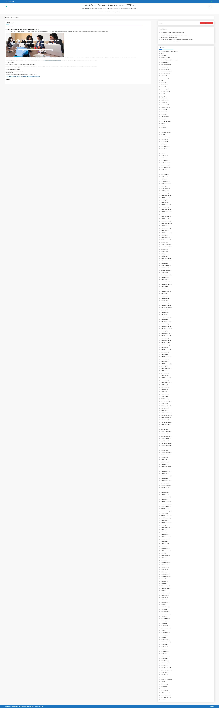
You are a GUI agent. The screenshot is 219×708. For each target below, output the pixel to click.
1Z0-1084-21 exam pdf (165, 487)
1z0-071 (162, 688)
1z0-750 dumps (163, 569)
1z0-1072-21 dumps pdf (165, 377)
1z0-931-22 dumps (164, 660)
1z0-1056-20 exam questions (166, 260)
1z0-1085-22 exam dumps (165, 501)
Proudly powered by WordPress (22, 706)
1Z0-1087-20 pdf (164, 513)
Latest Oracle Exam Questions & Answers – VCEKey (109, 5)
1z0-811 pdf (163, 616)
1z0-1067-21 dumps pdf (165, 335)
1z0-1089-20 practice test (165, 527)
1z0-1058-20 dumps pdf (165, 291)
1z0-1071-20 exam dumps (165, 363)
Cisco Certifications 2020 (165, 69)
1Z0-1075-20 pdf (164, 433)
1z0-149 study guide (164, 541)
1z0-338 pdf (163, 553)
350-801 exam (163, 55)
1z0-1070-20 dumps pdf (165, 349)
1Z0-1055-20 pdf (164, 249)
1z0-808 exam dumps (165, 585)
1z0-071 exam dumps (165, 146)
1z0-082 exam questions (165, 167)
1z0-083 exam (163, 179)
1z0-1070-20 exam (164, 352)
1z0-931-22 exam (164, 665)
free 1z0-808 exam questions (28, 31)
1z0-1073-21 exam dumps (165, 412)
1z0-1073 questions (164, 394)
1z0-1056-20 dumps (164, 253)
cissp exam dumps (164, 89)
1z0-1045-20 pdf (164, 200)
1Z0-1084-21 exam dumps (165, 485)
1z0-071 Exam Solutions (165, 697)
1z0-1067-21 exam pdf (165, 342)
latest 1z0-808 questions (62, 31)
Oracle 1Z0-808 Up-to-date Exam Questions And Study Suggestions (22, 29)
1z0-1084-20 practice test (165, 480)
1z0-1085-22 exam (164, 499)
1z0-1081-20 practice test (165, 471)
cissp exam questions (164, 91)
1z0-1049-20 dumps (164, 225)
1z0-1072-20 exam (164, 373)
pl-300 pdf (162, 118)
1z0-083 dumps (163, 176)
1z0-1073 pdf (163, 391)
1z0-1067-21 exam (164, 338)
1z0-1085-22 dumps (164, 494)
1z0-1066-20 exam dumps (165, 326)
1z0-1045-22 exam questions (166, 211)
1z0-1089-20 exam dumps (165, 522)
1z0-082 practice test (164, 172)
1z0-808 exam (163, 583)
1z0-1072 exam (163, 370)
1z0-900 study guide (164, 644)
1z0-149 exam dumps (165, 534)
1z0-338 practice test (164, 555)
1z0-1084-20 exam (164, 473)
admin (15, 31)
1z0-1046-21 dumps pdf (165, 216)
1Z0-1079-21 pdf (164, 457)
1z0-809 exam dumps (165, 602)
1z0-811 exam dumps (165, 611)
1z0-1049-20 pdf (164, 235)
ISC (161, 80)
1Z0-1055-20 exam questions (166, 246)
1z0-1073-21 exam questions (166, 415)
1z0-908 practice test (164, 656)
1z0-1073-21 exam (164, 410)
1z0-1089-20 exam (164, 520)
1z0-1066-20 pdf (164, 331)
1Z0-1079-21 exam (164, 450)
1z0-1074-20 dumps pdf (165, 417)
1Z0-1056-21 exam (164, 267)
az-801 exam (163, 102)
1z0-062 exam (163, 127)
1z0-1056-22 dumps (164, 277)
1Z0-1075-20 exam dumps (165, 431)
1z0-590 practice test (164, 564)
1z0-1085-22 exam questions (166, 504)
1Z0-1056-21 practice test (165, 274)
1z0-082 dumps (163, 155)
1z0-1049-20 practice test (165, 237)
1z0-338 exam (163, 546)
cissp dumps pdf (164, 84)
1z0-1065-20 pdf (164, 319)
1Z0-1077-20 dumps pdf (165, 438)
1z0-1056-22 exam (164, 279)
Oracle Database (164, 686)
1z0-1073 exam (163, 389)
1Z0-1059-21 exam (164, 300)
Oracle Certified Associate (84, 31)
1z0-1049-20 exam (164, 230)
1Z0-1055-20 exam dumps (165, 244)
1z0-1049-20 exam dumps (165, 232)
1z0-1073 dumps (164, 384)
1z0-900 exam (163, 637)
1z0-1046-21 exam (164, 218)
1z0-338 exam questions (165, 550)
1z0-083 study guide (164, 190)
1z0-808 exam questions (165, 588)
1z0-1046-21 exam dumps (165, 221)
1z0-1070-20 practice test (165, 356)
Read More (8, 79)
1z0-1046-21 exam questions (166, 223)
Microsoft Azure (163, 123)
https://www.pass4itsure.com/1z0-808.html (53, 60)
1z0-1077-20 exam (164, 440)
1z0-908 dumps (163, 646)
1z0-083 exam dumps (165, 181)
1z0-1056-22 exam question (166, 284)
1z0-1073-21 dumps (164, 408)
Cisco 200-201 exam (164, 62)
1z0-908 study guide (164, 658)
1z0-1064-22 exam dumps (165, 305)
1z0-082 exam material (165, 162)
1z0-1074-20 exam (164, 419)
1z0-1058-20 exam (164, 293)
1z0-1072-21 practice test (165, 382)
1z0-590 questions (164, 567)
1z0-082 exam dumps (165, 160)
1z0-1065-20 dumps (164, 312)
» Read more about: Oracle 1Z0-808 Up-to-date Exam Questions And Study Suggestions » (23, 76)
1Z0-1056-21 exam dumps (165, 270)
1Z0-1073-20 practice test (165, 405)
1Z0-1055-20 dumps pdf (165, 239)
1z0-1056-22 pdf (164, 286)
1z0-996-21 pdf (163, 681)
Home (101, 12)
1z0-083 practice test (164, 188)
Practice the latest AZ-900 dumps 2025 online (169, 37)
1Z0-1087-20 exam (164, 508)
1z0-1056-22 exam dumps (165, 281)
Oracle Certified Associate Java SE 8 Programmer (98, 31)
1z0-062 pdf (163, 134)
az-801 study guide (164, 109)
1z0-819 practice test (164, 632)
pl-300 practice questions (165, 121)
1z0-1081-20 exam (164, 464)
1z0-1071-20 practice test (165, 368)
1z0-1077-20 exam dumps (165, 443)
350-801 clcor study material (166, 71)
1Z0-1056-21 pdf (164, 272)
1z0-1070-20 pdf (164, 354)
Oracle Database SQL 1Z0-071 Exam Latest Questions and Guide (172, 32)
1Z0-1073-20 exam (164, 398)
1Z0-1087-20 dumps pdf (165, 506)
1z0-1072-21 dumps (164, 375)
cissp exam (163, 86)
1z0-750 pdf (163, 578)
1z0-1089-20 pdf (164, 525)
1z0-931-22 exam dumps (165, 667)
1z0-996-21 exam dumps (165, 677)
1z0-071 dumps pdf (164, 141)
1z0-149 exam (163, 532)
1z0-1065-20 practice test (165, 321)
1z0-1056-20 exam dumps (165, 258)
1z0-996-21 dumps (164, 672)
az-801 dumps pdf (164, 100)
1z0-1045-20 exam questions (166, 197)
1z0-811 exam (163, 609)
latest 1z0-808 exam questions (52, 31)
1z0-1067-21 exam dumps (165, 340)
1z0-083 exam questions (165, 183)
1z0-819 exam (163, 623)
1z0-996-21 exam (164, 674)
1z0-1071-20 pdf (164, 366)
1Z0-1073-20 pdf (164, 403)
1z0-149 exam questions (165, 536)
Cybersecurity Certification (165, 64)
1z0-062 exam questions (165, 132)
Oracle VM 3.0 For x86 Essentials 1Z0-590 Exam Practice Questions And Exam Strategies (176, 39)
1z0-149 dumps (163, 529)
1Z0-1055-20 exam (164, 242)
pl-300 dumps (163, 111)
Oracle (162, 125)
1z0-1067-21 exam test (165, 345)
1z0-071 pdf (163, 148)
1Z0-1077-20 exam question (166, 445)
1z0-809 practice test (164, 606)
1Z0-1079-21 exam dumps (165, 452)
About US (107, 12)
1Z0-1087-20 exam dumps (165, 511)
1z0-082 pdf (163, 169)
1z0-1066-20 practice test (165, 333)
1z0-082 (162, 153)
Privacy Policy (115, 12)
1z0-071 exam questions (165, 695)
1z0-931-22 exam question (165, 670)
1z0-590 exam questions (165, 562)
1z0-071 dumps (163, 139)
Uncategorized (163, 699)
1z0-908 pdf (163, 653)
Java (36, 31)
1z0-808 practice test (164, 592)
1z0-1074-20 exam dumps (165, 422)
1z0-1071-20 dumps (164, 359)
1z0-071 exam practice (165, 692)
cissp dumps (163, 82)
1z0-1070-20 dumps (164, 347)
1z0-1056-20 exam (164, 256)
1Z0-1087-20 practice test (165, 515)
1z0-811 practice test (164, 618)
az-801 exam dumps (164, 104)
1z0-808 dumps (9, 26)
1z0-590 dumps (163, 557)
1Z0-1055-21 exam (164, 251)
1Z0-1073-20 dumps (164, 396)
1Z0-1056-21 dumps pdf (165, 265)
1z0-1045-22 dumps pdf (165, 204)
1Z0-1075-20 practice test (165, 436)
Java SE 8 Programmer (41, 31)
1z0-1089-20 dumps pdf (165, 518)
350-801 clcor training (164, 73)
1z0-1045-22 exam (164, 207)
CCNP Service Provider (165, 57)
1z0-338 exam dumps (165, 548)
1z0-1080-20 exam (164, 459)
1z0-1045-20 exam (164, 193)
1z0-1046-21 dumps (164, 214)
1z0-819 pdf (163, 630)
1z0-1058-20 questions (165, 298)
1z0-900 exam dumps (165, 639)
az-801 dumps (163, 97)
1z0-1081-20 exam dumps (165, 466)
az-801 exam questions (165, 107)
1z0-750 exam (163, 571)
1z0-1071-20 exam (164, 361)
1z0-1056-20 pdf (164, 263)
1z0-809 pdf (163, 604)
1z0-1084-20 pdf (164, 478)
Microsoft (162, 96)
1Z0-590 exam (163, 560)
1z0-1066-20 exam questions (166, 328)
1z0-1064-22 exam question (166, 307)
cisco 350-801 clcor (164, 78)
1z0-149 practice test (164, 539)
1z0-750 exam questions (165, 576)
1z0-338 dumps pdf (164, 543)
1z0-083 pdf (163, 186)
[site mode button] (210, 7)
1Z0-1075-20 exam (164, 429)
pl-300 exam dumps (164, 116)
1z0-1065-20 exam (164, 314)
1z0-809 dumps (163, 597)
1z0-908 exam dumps (165, 651)
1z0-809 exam (163, 599)
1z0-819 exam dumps (165, 625)
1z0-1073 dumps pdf (164, 387)
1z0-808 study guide (164, 595)
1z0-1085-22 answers (165, 492)
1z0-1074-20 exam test (165, 424)
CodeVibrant (40, 706)
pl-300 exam (163, 114)
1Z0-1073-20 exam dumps (165, 401)
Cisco (162, 53)
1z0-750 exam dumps (165, 574)
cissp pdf (162, 93)
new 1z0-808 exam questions (73, 31)
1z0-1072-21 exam (164, 380)
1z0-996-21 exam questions (166, 679)
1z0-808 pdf (163, 590)
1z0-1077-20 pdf (164, 447)
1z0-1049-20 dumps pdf (165, 228)
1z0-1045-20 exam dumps (165, 195)
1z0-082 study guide (164, 174)
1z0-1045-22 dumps (164, 202)
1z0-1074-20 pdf (164, 426)
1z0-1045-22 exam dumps (165, 209)
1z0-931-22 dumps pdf (165, 663)
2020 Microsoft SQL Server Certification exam (169, 51)
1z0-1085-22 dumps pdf (165, 497)
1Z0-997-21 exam (164, 684)
